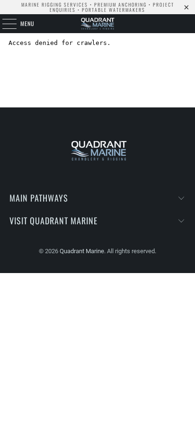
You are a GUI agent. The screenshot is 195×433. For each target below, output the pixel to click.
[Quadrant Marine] (97, 23)
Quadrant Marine (82, 251)
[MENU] (4, 23)
